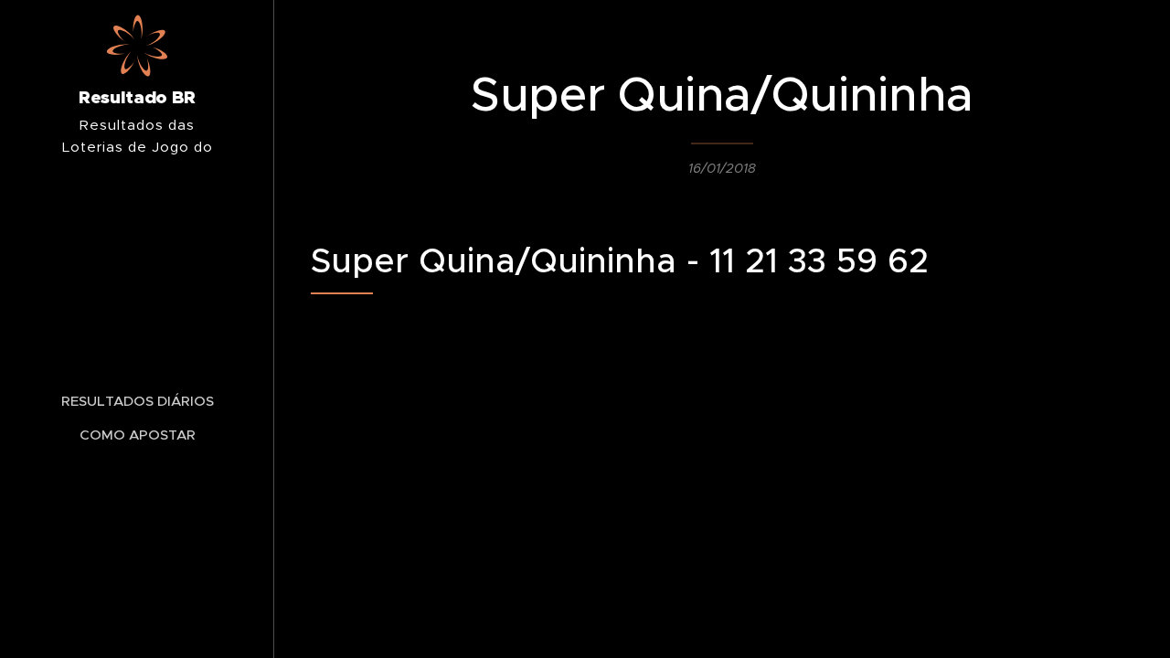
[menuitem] (137, 400)
